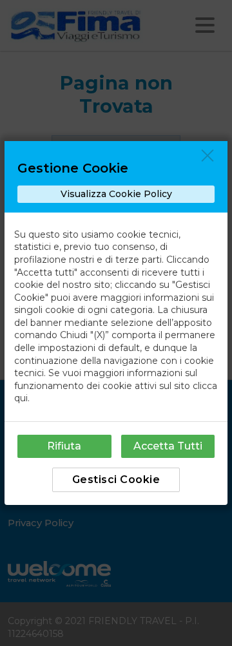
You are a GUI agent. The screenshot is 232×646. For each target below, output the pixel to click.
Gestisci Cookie (116, 479)
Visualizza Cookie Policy (116, 194)
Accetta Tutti (167, 446)
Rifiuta (64, 446)
